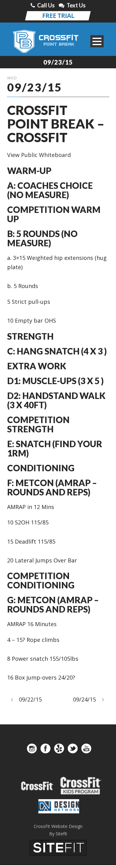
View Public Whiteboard (39, 155)
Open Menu (97, 41)
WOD (12, 78)
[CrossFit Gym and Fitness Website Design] (58, 846)
